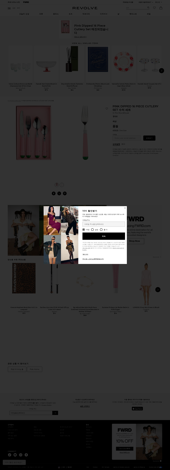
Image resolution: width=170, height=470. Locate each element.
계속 (104, 236)
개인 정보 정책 (86, 248)
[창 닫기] (125, 208)
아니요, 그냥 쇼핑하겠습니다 (93, 259)
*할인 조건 (85, 254)
